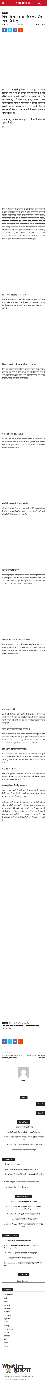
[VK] (15, 30)
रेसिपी (5, 1339)
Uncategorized (9, 1295)
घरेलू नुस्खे (7, 1305)
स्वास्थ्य (6, 1343)
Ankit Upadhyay (10, 1224)
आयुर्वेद (6, 1298)
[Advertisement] (23, 61)
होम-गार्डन (6, 1346)
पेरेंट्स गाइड (7, 1319)
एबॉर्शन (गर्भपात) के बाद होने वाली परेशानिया (26, 1219)
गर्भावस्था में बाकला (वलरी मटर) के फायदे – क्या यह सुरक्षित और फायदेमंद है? (24, 1138)
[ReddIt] (20, 30)
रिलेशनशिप (7, 1336)
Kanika (6, 25)
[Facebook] (4, 30)
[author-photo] (23, 1077)
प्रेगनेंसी (6, 1322)
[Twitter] (10, 30)
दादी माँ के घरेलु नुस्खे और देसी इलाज (27, 1201)
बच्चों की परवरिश (8, 1329)
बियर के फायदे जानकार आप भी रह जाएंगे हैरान (13, 1026)
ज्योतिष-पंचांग (7, 1308)
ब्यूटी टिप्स (6, 1332)
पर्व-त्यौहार (6, 1312)
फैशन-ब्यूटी (7, 1325)
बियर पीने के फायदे (7, 1028)
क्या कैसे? (10, 9)
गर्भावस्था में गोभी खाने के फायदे (24, 1127)
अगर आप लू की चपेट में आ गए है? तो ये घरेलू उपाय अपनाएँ (12, 1056)
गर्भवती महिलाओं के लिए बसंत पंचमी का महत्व (24, 1150)
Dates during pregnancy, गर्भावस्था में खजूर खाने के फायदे (24, 1144)
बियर (10, 1023)
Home (4, 9)
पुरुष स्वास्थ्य (7, 1315)
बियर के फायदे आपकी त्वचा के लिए (21, 1023)
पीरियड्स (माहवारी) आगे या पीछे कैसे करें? (35, 1056)
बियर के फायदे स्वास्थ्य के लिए (32, 1026)
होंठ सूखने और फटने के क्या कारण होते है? (29, 1214)
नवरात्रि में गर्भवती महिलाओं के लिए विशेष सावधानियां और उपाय (24, 1132)
